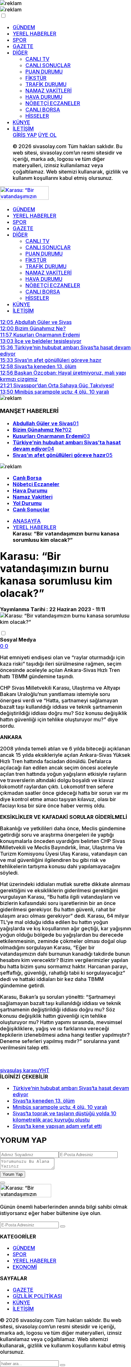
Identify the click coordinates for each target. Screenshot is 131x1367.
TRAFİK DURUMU (45, 84)
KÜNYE (21, 122)
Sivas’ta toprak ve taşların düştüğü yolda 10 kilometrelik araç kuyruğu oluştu (64, 1116)
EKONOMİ (25, 1267)
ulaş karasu (25, 1070)
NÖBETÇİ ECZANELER (52, 103)
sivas (6, 1070)
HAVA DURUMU (43, 97)
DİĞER (20, 52)
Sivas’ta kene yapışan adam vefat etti (57, 1126)
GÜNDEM (24, 27)
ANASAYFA (27, 521)
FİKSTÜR (35, 78)
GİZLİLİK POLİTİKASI (37, 1296)
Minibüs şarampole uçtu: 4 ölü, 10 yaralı (60, 1107)
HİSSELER (37, 116)
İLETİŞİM (23, 128)
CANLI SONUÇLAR (48, 65)
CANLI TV (37, 59)
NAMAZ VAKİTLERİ (48, 90)
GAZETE (23, 46)
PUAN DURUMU (44, 71)
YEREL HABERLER (34, 33)
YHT (44, 1070)
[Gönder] (62, 1226)
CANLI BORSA (42, 109)
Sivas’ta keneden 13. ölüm (44, 1101)
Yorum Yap (13, 1174)
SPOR (19, 40)
